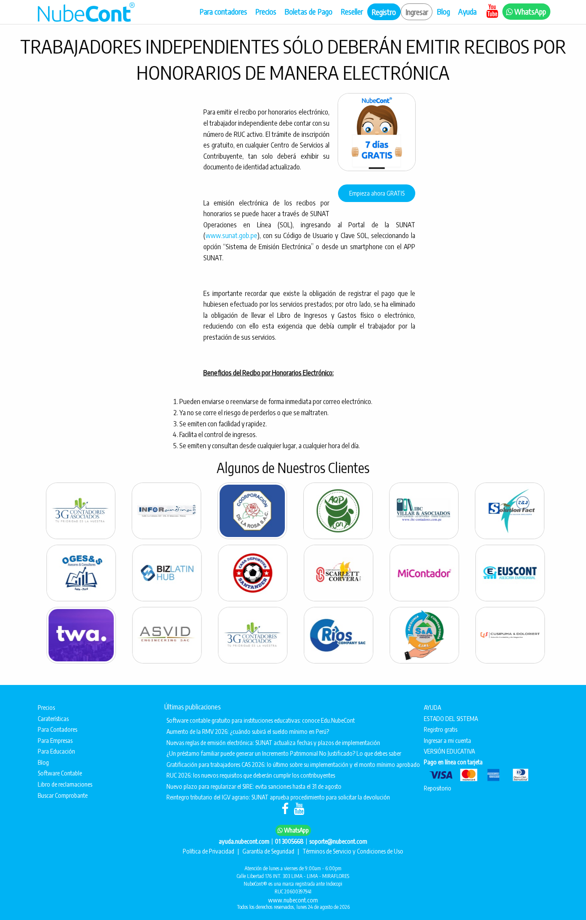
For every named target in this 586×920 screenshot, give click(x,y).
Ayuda (468, 11)
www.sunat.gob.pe (231, 235)
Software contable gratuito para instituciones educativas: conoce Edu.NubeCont (260, 720)
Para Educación (56, 751)
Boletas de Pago (308, 11)
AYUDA (433, 707)
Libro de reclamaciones (65, 784)
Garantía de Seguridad (269, 851)
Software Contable (60, 773)
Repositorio (437, 788)
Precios (265, 11)
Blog (443, 11)
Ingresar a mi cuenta (447, 740)
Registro (384, 12)
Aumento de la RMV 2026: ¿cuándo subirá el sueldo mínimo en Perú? (247, 731)
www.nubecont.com (293, 900)
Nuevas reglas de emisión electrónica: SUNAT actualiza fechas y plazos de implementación (273, 742)
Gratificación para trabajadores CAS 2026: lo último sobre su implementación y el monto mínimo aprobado (287, 764)
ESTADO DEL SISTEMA (451, 718)
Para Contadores (57, 729)
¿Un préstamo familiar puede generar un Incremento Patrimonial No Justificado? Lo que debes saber (283, 753)
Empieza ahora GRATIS (377, 193)
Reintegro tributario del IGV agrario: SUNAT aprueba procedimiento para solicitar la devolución (278, 797)
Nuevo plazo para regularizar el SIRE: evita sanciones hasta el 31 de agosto (253, 786)
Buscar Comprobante (63, 795)
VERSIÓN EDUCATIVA (450, 751)
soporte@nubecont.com (338, 841)
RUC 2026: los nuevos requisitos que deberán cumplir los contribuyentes (250, 775)
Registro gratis (440, 729)
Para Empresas (55, 740)
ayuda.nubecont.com (244, 841)
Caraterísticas (53, 718)
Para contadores (223, 11)
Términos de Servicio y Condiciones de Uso (352, 851)
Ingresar (416, 12)
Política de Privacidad (209, 851)
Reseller (352, 11)
